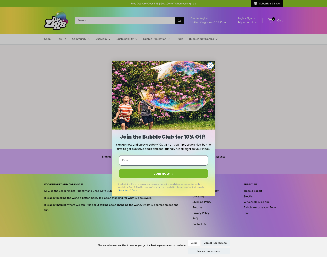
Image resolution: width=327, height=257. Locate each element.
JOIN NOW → (164, 173)
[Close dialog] (210, 66)
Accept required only (215, 243)
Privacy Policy (124, 190)
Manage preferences (208, 251)
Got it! (194, 243)
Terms (134, 190)
